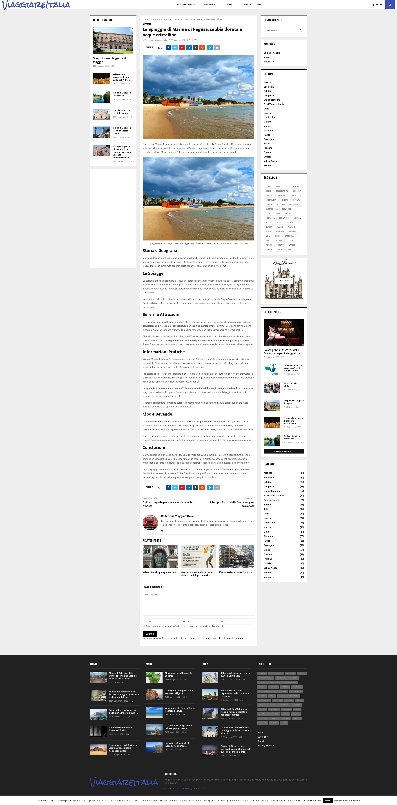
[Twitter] (378, 5)
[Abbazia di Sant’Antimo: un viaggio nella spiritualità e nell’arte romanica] (210, 713)
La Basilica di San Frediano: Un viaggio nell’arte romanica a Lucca (236, 730)
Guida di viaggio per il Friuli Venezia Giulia (123, 130)
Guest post (262, 737)
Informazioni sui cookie (347, 800)
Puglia (267, 135)
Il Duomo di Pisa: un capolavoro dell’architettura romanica (235, 693)
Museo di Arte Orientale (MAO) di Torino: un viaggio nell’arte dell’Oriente (123, 676)
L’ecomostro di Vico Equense (235, 572)
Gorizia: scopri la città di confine (121, 112)
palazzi (280, 227)
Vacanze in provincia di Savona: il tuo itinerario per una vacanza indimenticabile (123, 152)
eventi (285, 200)
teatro (289, 240)
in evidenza (287, 209)
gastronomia (272, 209)
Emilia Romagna (272, 100)
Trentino (268, 152)
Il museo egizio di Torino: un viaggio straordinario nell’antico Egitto (123, 748)
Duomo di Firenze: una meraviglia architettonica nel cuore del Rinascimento (235, 749)
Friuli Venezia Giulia (274, 104)
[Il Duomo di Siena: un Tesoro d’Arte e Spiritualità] (210, 677)
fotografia (294, 204)
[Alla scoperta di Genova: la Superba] (154, 677)
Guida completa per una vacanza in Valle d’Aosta (168, 504)
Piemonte (268, 130)
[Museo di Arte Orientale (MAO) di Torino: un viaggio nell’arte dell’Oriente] (98, 677)
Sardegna (269, 139)
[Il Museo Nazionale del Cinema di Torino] (98, 731)
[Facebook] (374, 5)
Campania (269, 95)
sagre (277, 236)
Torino (269, 245)
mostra (297, 218)
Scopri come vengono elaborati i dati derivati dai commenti (218, 638)
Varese (292, 245)
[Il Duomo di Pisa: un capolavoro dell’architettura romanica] (210, 694)
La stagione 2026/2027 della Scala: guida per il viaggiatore (282, 351)
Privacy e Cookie (265, 745)
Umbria (267, 157)
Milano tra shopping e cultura (159, 572)
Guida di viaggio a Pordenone (122, 94)
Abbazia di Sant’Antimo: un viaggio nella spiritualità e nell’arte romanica (234, 712)
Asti (286, 186)
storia (279, 240)
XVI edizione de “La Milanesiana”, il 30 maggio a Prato (292, 368)
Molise (267, 126)
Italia (245, 4)
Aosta (268, 186)
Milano (288, 213)
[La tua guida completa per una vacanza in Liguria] (154, 694)
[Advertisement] (113, 218)
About (260, 4)
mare (278, 213)
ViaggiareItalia (36, 4)
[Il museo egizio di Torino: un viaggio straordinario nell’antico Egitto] (98, 749)
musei (279, 222)
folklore (281, 204)
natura (269, 227)
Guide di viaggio (186, 4)
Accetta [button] (328, 801)
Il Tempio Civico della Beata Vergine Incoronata (232, 504)
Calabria (268, 91)
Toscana (268, 148)
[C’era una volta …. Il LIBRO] (272, 387)
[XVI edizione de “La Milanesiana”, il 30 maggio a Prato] (272, 369)
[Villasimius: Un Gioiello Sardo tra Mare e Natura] (154, 712)
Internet (228, 4)
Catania (156, 377)
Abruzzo (268, 82)
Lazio (266, 108)
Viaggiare (209, 4)
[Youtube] (382, 5)
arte (278, 186)
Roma (268, 236)
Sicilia (180, 473)
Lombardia (269, 117)
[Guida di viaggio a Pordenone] (101, 97)
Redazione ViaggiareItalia (156, 40)
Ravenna (292, 231)
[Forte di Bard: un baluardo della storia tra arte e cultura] (98, 714)
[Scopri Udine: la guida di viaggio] (113, 40)
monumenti (284, 218)
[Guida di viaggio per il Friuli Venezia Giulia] (101, 132)
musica (290, 222)
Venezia (269, 249)
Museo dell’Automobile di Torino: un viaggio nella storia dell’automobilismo (124, 694)
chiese (268, 191)
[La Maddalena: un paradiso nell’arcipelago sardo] (154, 729)
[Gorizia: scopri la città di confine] (101, 114)
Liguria (267, 113)
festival (296, 200)
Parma (268, 231)
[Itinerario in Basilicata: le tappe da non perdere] (154, 747)
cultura (281, 195)
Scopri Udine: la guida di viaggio (110, 60)
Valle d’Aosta (270, 161)
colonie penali (282, 191)
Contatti (261, 741)
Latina (268, 213)
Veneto (267, 165)
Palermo (291, 227)
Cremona (270, 195)
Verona (280, 249)
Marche (267, 121)
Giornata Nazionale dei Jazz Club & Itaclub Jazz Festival (196, 574)
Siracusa (166, 377)
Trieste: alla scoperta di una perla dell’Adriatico (123, 77)
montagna (270, 218)
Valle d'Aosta (270, 568)
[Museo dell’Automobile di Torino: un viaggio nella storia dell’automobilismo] (98, 695)
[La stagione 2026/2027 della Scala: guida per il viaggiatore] (284, 332)
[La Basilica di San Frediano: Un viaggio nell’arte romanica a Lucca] (210, 731)
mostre (269, 222)
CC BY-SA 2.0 (220, 243)
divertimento (272, 200)
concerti (297, 191)
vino (290, 249)
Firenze (269, 204)
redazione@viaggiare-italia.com (191, 788)
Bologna (297, 186)
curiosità (294, 195)
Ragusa (233, 363)
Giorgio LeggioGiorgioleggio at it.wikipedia (195, 243)
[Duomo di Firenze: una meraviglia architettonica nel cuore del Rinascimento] (210, 750)
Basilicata (269, 87)
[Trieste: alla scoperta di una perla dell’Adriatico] (101, 78)
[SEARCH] (300, 30)
